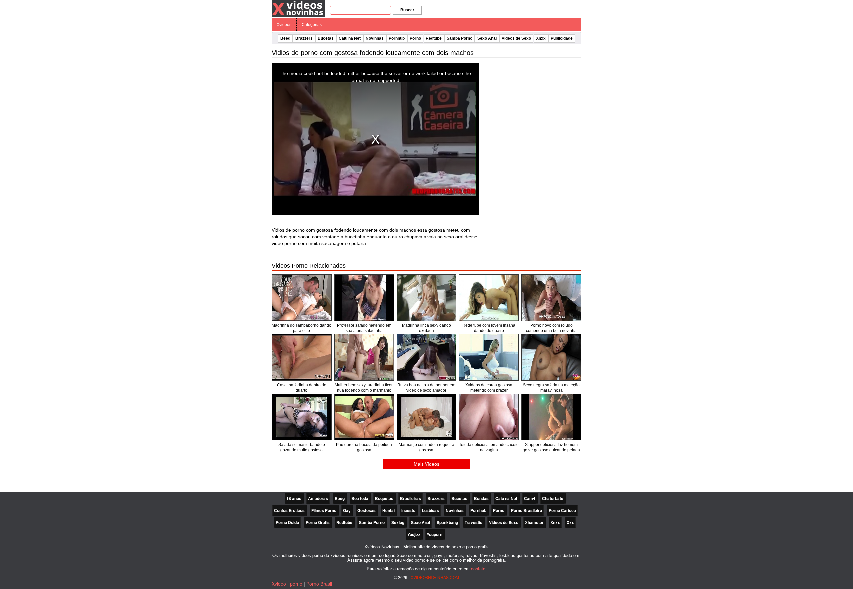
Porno (415, 38)
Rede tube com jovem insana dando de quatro (488, 328)
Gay (347, 510)
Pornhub (397, 38)
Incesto (408, 510)
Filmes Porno (323, 510)
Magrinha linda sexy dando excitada (426, 328)
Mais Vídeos (426, 464)
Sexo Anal (487, 38)
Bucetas (326, 38)
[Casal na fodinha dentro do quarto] (301, 357)
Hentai (388, 510)
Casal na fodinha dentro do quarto (301, 388)
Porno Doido (287, 522)
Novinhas (375, 38)
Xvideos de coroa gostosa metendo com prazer (488, 388)
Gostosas (366, 510)
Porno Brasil (319, 583)
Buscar (407, 10)
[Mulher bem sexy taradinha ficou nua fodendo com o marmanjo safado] (364, 357)
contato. (479, 568)
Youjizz (413, 534)
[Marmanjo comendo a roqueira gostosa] (426, 417)
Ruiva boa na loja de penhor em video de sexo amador (426, 388)
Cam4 (529, 498)
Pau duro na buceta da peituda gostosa (364, 447)
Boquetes (384, 498)
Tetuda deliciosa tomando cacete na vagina (489, 447)
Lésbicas (430, 510)
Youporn (434, 534)
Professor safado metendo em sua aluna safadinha (364, 328)
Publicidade (562, 38)
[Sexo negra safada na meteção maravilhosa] (551, 357)
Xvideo (279, 583)
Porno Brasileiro (526, 510)
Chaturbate (552, 498)
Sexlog (397, 522)
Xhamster (534, 522)
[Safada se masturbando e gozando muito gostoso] (301, 417)
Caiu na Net (350, 38)
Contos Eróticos (289, 510)
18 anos (293, 498)
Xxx (570, 522)
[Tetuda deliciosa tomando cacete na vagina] (489, 417)
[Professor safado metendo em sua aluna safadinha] (364, 298)
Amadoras (318, 498)
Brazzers (304, 38)
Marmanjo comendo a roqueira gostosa (426, 447)
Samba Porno (459, 38)
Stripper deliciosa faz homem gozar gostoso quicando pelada (551, 447)
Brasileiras (410, 498)
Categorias (312, 24)
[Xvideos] (298, 8)
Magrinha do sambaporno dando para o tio (301, 328)
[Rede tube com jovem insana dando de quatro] (489, 298)
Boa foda (359, 498)
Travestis (473, 522)
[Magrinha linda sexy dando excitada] (426, 298)
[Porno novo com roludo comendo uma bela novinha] (551, 298)
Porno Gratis (318, 522)
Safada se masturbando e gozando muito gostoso (301, 447)
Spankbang (447, 522)
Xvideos (284, 24)
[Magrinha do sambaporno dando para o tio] (301, 298)
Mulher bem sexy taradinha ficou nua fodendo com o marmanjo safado (364, 390)
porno (296, 583)
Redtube (434, 38)
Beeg (285, 38)
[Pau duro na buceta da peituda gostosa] (364, 417)
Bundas (481, 498)
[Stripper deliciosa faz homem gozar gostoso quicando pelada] (551, 417)
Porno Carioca (562, 510)
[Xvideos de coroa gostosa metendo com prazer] (489, 357)
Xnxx (541, 38)
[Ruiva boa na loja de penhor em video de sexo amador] (426, 357)
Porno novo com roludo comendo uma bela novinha (551, 328)
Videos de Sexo (516, 38)
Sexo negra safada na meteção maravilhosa (551, 388)
